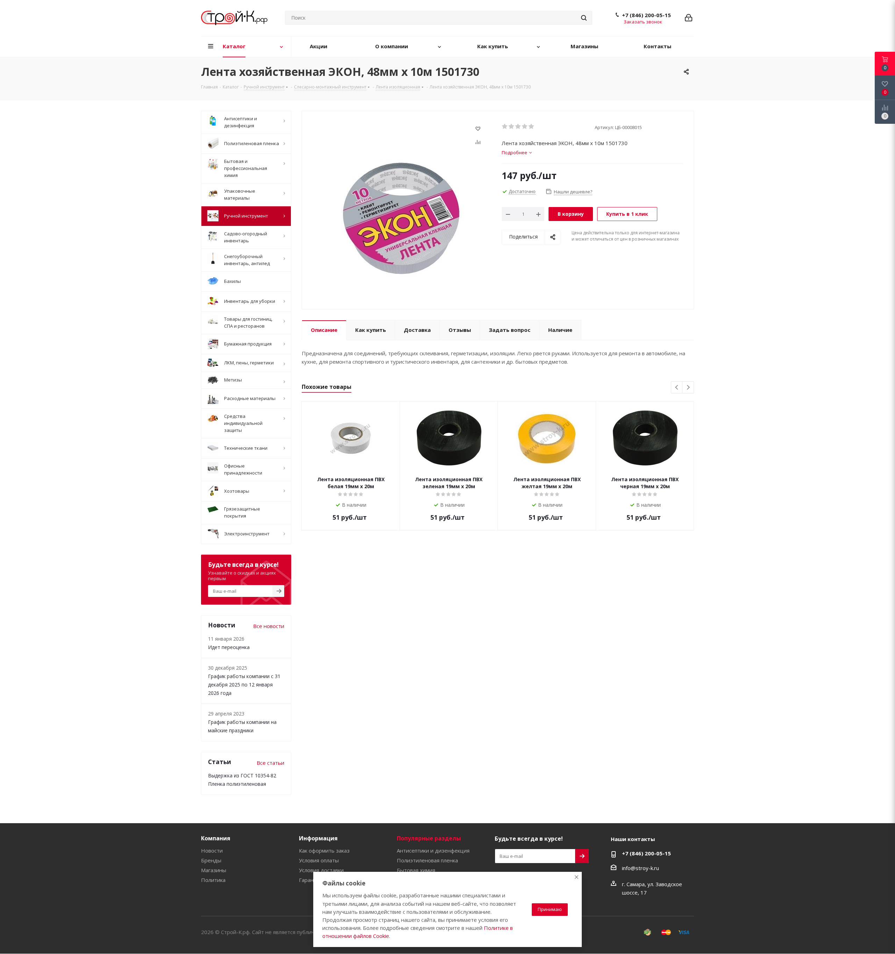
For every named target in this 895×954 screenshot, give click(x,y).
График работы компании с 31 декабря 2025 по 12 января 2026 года (244, 684)
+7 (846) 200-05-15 (646, 15)
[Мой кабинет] (688, 18)
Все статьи (270, 762)
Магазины (213, 870)
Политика (213, 879)
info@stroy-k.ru (640, 867)
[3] (518, 126)
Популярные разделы (429, 838)
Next (688, 388)
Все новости (268, 625)
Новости (212, 850)
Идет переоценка (229, 647)
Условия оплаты (319, 860)
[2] (511, 126)
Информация (318, 838)
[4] (525, 126)
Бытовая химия (416, 870)
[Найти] (583, 18)
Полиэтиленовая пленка (427, 860)
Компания (215, 838)
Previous (677, 388)
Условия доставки (321, 870)
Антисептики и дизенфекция (433, 850)
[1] (505, 126)
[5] (531, 126)
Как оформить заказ (324, 850)
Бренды (211, 860)
